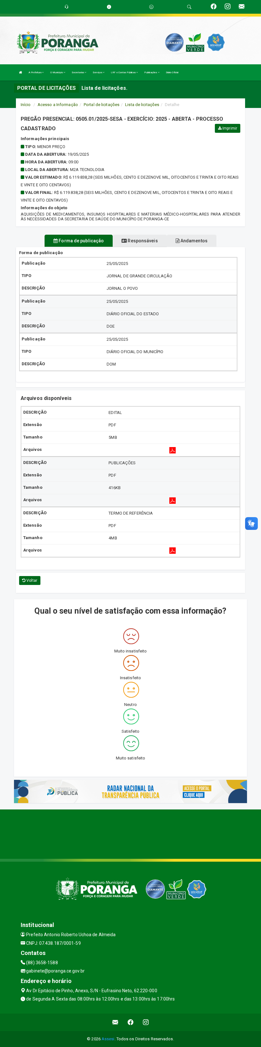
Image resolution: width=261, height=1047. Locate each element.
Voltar (31, 580)
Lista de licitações (142, 104)
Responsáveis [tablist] (142, 240)
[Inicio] (20, 72)
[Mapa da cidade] (130, 833)
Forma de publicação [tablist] (81, 240)
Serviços (98, 72)
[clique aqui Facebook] (130, 1022)
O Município (57, 72)
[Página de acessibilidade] (151, 6)
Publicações (151, 72)
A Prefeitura (35, 72)
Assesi (108, 1038)
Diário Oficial (172, 72)
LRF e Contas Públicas (123, 72)
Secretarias (78, 72)
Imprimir (229, 128)
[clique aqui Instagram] (146, 1022)
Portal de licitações (101, 104)
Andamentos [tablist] (194, 240)
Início (26, 104)
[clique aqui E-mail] (115, 1022)
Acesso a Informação (58, 104)
